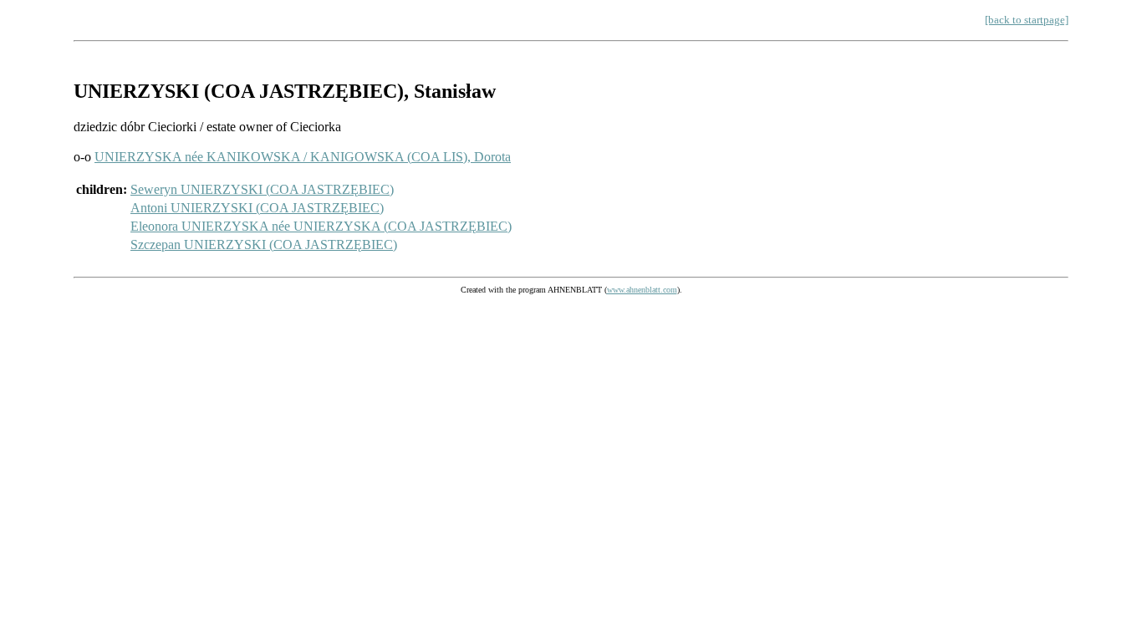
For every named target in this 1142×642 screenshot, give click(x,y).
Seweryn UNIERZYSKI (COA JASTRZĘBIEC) (262, 189)
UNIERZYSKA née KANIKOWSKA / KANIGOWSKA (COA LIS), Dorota (302, 157)
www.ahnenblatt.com (642, 289)
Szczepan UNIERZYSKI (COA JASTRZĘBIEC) (263, 244)
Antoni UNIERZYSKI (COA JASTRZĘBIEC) (257, 208)
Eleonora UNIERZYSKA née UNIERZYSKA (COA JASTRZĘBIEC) (321, 226)
